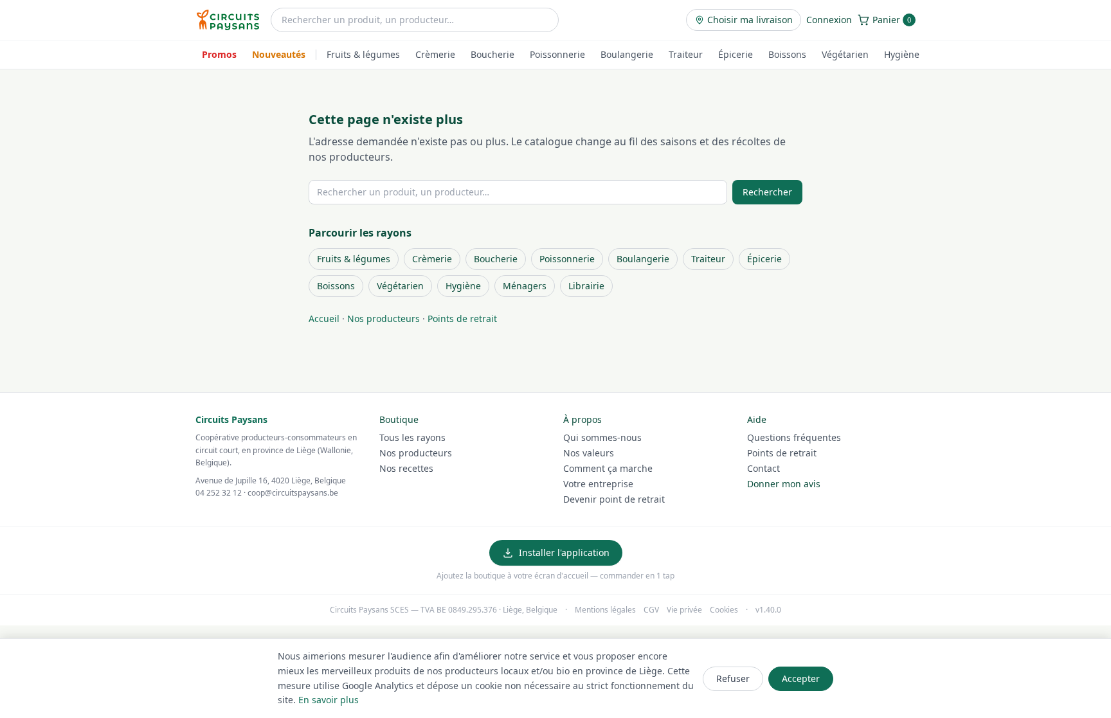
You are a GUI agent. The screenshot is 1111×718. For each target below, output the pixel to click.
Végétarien (845, 54)
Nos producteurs (383, 318)
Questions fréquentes (794, 437)
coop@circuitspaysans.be (293, 492)
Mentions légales (605, 610)
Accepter (801, 678)
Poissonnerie (557, 54)
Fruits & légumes (363, 54)
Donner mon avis (783, 484)
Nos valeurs (588, 453)
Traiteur (686, 54)
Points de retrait (462, 318)
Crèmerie (435, 54)
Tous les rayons (412, 437)
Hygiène (901, 54)
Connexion (829, 19)
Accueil (324, 318)
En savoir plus (328, 700)
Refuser (733, 678)
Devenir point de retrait (614, 499)
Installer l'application (564, 552)
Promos (219, 54)
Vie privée (684, 610)
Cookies (724, 610)
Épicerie (735, 54)
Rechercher (767, 192)
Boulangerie (627, 54)
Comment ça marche (608, 468)
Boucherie (492, 54)
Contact (763, 468)
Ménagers (524, 286)
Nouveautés (278, 54)
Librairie (586, 286)
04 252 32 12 (218, 492)
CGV (651, 610)
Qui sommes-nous (602, 437)
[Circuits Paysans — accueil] (227, 19)
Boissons (787, 54)
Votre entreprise (598, 484)
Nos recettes (406, 468)
